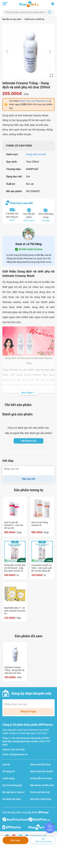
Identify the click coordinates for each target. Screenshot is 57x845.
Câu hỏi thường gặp (12, 785)
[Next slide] (49, 51)
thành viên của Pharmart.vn (34, 101)
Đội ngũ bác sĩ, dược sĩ (13, 792)
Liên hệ (6, 764)
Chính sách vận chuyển (41, 771)
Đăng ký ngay (28, 711)
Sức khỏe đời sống (11, 799)
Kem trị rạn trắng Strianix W (39, 523)
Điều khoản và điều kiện (42, 785)
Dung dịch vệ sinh (36, 154)
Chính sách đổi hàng (40, 764)
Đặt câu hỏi (28, 478)
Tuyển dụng (8, 778)
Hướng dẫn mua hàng (41, 778)
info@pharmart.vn (18, 754)
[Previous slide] (7, 51)
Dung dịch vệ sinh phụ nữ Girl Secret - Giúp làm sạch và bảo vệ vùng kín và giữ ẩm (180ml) (14, 568)
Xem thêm (27, 392)
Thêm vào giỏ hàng (43, 841)
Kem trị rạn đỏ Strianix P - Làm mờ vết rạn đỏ (13, 525)
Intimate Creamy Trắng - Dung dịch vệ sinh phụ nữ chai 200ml (14, 670)
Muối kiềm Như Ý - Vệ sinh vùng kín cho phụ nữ (14, 611)
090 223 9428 (18, 749)
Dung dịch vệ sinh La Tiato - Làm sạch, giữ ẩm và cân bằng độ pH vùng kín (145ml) (41, 568)
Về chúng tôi (8, 771)
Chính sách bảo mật (40, 792)
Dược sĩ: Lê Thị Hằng (29, 244)
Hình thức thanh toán (40, 799)
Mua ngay (15, 840)
